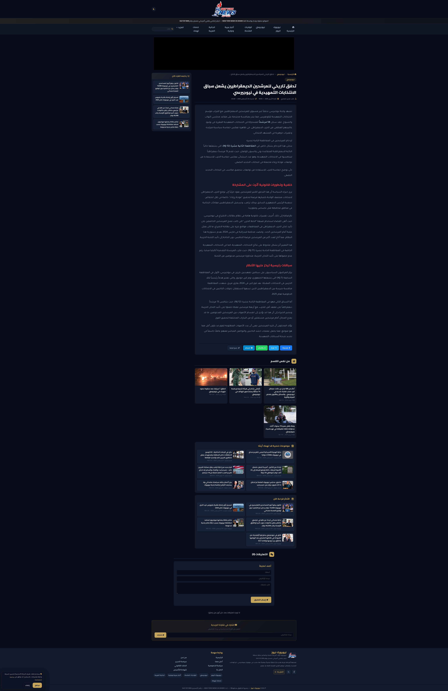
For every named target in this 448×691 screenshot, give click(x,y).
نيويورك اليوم (277, 29)
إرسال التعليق (260, 599)
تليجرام (247, 347)
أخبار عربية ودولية (229, 29)
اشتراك (159, 635)
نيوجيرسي (260, 27)
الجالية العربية (212, 29)
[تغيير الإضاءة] (154, 9)
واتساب (260, 347)
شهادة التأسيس (180, 669)
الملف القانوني (180, 665)
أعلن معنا (219, 661)
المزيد (181, 27)
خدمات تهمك (196, 29)
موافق (37, 685)
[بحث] (172, 29)
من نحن (184, 657)
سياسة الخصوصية (215, 665)
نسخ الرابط (233, 347)
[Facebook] (294, 672)
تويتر (272, 347)
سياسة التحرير (181, 661)
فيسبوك (285, 347)
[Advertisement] (224, 53)
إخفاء (27, 685)
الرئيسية (290, 31)
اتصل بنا (280, 671)
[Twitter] (288, 672)
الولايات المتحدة (248, 29)
